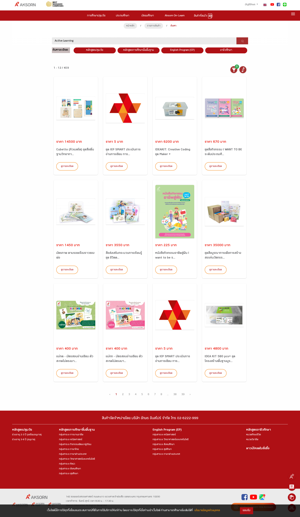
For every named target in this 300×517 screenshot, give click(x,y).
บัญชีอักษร (250, 5)
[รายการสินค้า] (292, 497)
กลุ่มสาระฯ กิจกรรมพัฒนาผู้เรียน (75, 445)
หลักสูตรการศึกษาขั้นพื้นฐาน (138, 50)
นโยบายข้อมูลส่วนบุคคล (207, 511)
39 (183, 395)
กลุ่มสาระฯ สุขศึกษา (68, 474)
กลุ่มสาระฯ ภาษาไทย (69, 450)
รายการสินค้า (153, 26)
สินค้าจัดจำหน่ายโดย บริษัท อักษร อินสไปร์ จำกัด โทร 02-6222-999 (150, 418)
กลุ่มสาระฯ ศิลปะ (67, 464)
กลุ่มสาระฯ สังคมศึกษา (70, 469)
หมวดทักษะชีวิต (253, 435)
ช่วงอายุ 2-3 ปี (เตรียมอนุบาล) (27, 435)
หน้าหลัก (130, 26)
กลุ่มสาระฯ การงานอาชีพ (71, 435)
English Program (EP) (182, 50)
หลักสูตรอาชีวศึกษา (258, 430)
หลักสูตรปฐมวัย (22, 430)
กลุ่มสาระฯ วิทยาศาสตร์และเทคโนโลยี (77, 459)
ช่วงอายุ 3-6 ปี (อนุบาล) (23, 440)
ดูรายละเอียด (67, 166)
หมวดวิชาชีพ (252, 440)
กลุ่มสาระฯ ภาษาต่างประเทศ (72, 454)
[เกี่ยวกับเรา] (292, 476)
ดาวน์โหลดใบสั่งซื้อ (257, 448)
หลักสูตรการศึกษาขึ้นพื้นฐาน (77, 430)
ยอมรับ (246, 511)
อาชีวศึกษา (226, 50)
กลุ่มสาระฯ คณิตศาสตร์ (70, 440)
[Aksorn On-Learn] (292, 487)
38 (175, 395)
